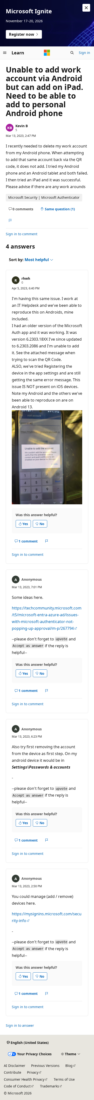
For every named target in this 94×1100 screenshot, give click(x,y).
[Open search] (72, 52)
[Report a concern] (10, 220)
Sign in (84, 52)
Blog (69, 1065)
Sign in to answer (20, 1025)
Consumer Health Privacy (24, 1079)
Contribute (12, 1072)
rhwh (25, 278)
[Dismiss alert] (86, 8)
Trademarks (49, 1086)
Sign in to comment (21, 234)
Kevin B (21, 126)
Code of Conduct (17, 1086)
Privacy (32, 1072)
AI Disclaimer (14, 1065)
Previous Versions (45, 1065)
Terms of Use (64, 1079)
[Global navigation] (5, 52)
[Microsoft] (47, 53)
